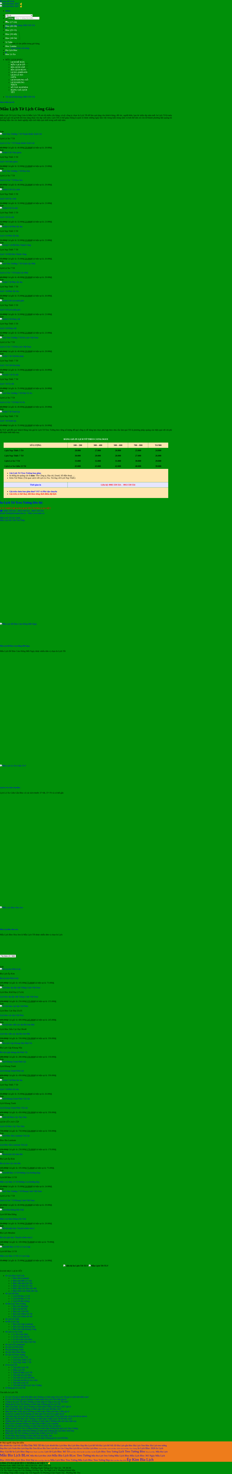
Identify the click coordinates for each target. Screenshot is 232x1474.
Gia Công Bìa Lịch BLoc (71, 1448)
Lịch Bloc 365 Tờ (61, 1451)
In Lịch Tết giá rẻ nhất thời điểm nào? (21, 1397)
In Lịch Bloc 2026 (146, 1448)
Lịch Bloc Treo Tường (107, 1451)
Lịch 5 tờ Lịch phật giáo (10, 310)
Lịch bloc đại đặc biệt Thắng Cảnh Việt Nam (19, 997)
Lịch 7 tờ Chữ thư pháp (10, 365)
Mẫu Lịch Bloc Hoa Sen (9, 929)
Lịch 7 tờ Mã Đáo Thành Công (13, 254)
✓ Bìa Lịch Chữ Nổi (19, 1311)
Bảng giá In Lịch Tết (14, 1404)
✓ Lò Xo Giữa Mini (19, 1334)
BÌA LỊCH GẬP (18, 67)
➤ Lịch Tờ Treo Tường (15, 1355)
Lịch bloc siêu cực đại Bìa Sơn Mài (15, 1034)
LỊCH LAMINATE (19, 72)
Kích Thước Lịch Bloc (37, 1452)
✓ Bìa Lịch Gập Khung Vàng (23, 1329)
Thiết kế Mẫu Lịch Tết (7, 102)
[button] (7, 11)
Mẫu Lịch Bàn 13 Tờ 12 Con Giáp (15, 1256)
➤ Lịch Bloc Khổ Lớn (14, 1276)
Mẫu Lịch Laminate (13, 1423)
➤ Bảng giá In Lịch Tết (15, 1388)
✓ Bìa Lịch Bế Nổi (19, 1309)
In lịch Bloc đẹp (12, 1435)
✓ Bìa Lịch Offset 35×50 (21, 1314)
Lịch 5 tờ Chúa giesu (9, 161)
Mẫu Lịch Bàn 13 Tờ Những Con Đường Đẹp (19, 1182)
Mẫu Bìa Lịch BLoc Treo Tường (71, 1455)
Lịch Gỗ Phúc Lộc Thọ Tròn (12, 1126)
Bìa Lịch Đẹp (23, 1448)
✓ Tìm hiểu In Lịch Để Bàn (23, 1377)
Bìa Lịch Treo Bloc (141, 1445)
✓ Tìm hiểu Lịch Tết (19, 1367)
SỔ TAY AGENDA (19, 87)
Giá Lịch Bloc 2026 (114, 1448)
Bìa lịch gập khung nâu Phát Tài (13, 1052)
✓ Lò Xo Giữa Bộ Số (20, 1337)
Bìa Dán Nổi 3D (32, 1445)
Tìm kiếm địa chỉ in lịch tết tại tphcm (20, 1416)
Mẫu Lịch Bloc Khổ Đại (22, 1460)
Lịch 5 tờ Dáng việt (8, 328)
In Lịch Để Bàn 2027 (14, 1409)
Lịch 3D (48, 1451)
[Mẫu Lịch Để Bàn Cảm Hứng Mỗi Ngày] (18, 624)
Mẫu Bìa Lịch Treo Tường (102, 1455)
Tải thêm (8, 956)
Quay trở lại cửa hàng (20, 48)
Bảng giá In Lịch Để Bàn (16, 1438)
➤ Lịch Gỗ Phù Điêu (14, 1347)
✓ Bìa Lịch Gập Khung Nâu (23, 1326)
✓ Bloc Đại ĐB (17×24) (21, 1281)
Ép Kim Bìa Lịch (140, 1459)
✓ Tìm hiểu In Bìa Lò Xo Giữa (24, 1380)
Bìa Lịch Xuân (10, 1448)
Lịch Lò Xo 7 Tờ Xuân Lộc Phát (14, 273)
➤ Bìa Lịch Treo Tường (15, 1304)
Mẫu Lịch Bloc (122, 1455)
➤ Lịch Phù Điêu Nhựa (15, 1352)
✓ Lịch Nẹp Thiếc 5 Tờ (21, 1360)
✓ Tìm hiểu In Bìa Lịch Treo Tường (26, 1385)
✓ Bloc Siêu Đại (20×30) (21, 1283)
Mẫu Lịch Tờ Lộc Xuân (10, 518)
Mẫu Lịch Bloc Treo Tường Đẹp (94, 1460)
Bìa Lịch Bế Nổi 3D (108, 1445)
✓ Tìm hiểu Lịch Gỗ (19, 1383)
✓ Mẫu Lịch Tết (18, 1370)
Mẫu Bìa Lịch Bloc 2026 (40, 1455)
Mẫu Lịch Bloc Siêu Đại (42, 1460)
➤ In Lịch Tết (11, 1365)
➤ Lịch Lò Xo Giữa (14, 1332)
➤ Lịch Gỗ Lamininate (15, 1344)
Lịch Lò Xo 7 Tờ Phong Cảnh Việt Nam (17, 1200)
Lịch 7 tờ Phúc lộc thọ (9, 291)
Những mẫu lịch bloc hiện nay (18, 1421)
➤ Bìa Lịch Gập (12, 1321)
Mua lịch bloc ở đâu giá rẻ (16, 1411)
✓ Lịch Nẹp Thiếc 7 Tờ (21, 1362)
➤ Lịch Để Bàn (12, 1293)
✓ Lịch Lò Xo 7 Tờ (19, 1357)
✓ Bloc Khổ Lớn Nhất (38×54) (24, 1291)
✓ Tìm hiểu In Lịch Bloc (21, 1375)
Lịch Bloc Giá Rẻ (90, 1452)
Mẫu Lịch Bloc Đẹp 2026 (118, 1460)
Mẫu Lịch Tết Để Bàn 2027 (17, 1419)
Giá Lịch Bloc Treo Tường (129, 1448)
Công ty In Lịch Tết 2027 (16, 1402)
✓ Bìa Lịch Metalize (19, 1306)
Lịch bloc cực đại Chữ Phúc (12, 1015)
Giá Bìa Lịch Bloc (90, 1448)
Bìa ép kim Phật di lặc (9, 978)
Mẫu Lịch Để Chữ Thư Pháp (12, 520)
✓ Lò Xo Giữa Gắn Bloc (21, 1339)
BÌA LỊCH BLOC (18, 70)
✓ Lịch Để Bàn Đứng (20, 1301)
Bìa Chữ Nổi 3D (16, 1445)
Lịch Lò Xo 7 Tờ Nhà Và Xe (12, 402)
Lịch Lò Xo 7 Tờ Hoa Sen (11, 180)
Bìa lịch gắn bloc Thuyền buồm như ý (16, 1237)
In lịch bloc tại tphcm (14, 1426)
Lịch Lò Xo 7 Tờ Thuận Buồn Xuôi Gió (17, 143)
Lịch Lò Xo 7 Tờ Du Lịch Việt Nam (15, 347)
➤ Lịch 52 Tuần (12, 1319)
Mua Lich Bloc (150, 1452)
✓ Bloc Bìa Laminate (20, 1278)
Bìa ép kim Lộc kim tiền (10, 1163)
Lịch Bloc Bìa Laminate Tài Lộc (14, 1145)
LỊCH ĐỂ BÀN (18, 62)
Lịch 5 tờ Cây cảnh (8, 198)
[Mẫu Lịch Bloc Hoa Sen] (11, 907)
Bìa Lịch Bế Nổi (92, 1445)
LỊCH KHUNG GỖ (19, 80)
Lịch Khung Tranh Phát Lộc (12, 1071)
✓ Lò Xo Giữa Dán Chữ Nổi (23, 1342)
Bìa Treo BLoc (35, 1448)
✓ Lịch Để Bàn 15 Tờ (20, 1298)
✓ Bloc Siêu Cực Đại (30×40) (24, 1288)
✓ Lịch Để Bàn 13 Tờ (20, 1296)
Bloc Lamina (10, 46)
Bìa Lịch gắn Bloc (125, 1445)
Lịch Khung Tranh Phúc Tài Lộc (14, 1108)
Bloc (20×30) (11, 26)
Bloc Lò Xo (10, 54)
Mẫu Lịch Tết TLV (13, 1433)
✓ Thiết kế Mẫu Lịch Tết (21, 1372)
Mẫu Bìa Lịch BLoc (15, 1455)
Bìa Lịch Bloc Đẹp (76, 1445)
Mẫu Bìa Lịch (162, 1451)
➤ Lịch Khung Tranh (14, 1349)
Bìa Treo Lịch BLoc (51, 1448)
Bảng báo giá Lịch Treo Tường (18, 1428)
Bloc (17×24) (11, 22)
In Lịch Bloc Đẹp (21, 1451)
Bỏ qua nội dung (7, 1)
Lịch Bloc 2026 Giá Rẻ (77, 1452)
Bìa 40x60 (4, 1445)
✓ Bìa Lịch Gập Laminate (22, 1324)
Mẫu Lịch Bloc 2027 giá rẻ (16, 1406)
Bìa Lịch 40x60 (48, 1445)
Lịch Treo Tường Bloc (132, 1451)
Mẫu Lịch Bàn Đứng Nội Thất (13, 1219)
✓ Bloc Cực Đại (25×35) (21, 1286)
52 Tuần (8, 42)
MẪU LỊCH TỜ (18, 64)
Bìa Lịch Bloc (11, 50)
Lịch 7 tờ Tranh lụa (8, 421)
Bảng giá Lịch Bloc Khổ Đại (17, 1431)
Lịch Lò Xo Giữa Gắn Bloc (10, 788)
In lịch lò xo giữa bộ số (15, 1414)
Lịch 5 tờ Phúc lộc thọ (9, 236)
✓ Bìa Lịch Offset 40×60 (21, 1316)
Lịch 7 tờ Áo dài (7, 384)
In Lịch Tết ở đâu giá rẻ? (15, 1399)
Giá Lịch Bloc (103, 1448)
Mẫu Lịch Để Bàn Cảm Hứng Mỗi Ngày (15, 646)
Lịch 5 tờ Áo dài (7, 217)
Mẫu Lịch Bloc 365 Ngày (142, 1455)
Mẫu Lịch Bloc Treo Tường (63, 1460)
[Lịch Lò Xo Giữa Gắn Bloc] (13, 766)
